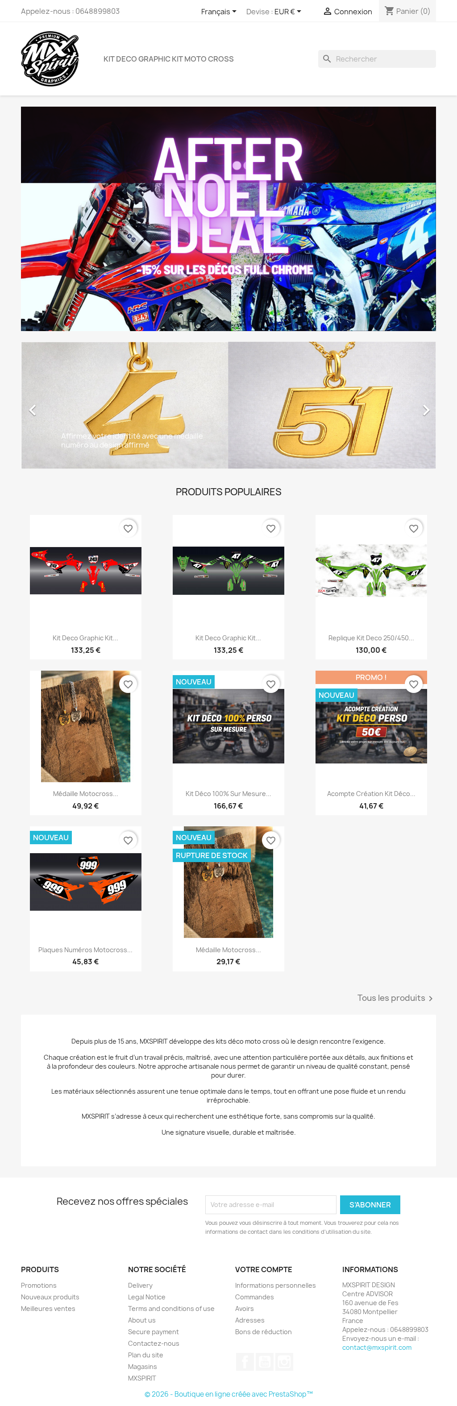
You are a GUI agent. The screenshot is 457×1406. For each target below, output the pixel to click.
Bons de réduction (263, 1331)
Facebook (245, 1362)
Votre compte (263, 1269)
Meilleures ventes (48, 1308)
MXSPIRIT (142, 1378)
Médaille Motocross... (85, 793)
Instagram (284, 1362)
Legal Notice (147, 1297)
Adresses (250, 1320)
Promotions (39, 1285)
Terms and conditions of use (171, 1308)
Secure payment (153, 1331)
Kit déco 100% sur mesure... (228, 793)
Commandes (254, 1297)
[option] (228, 405)
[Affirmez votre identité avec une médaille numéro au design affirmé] (228, 405)
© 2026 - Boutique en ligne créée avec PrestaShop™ (229, 1394)
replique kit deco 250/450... (371, 638)
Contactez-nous (153, 1343)
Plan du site (145, 1355)
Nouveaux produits (50, 1297)
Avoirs (244, 1308)
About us (142, 1320)
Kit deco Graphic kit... (85, 638)
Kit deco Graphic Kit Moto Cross (169, 59)
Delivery (140, 1285)
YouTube (265, 1362)
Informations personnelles (275, 1285)
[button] (52, 405)
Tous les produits (396, 998)
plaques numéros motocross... (85, 950)
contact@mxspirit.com (376, 1347)
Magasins (142, 1366)
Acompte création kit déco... (371, 793)
